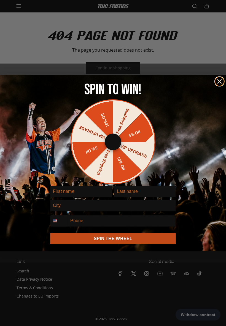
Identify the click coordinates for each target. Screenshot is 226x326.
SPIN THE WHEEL (113, 238)
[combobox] (59, 220)
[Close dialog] (219, 81)
